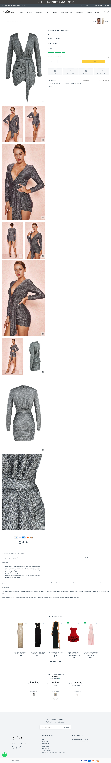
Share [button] (50, 86)
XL (63, 51)
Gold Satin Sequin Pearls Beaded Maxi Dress (20, 652)
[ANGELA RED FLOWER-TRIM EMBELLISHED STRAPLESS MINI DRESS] (73, 635)
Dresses (58, 38)
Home (3, 21)
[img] (55, 677)
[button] (51, 661)
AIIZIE (17, 760)
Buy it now (93, 61)
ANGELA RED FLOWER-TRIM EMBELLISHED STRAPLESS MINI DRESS (73, 653)
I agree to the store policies (56, 65)
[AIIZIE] (8, 12)
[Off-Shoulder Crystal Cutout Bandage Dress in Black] (38, 635)
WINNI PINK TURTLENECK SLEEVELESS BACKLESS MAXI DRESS (90, 653)
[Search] (104, 12)
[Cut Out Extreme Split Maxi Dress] (55, 635)
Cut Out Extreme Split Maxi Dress (55, 652)
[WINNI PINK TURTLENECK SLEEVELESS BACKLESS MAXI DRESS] (91, 635)
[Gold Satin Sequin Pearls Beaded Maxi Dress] (20, 635)
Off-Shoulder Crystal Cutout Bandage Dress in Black (38, 652)
